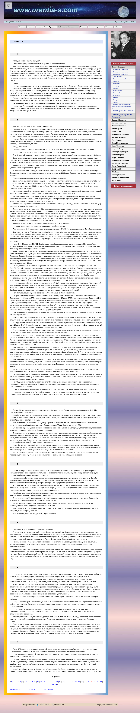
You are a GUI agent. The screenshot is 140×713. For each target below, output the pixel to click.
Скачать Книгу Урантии (46, 27)
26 (82, 681)
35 (59, 684)
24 (76, 681)
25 (79, 681)
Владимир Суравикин (120, 160)
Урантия (31, 27)
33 (53, 684)
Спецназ (115, 100)
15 (47, 681)
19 (60, 681)
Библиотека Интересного (68, 27)
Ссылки (83, 27)
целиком (32, 689)
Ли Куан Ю (116, 169)
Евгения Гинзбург (119, 123)
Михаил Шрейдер (119, 137)
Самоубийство (117, 93)
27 (85, 681)
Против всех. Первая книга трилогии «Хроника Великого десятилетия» (121, 106)
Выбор (115, 97)
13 (41, 681)
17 (54, 681)
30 (95, 681)
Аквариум (116, 86)
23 (73, 681)
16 (51, 681)
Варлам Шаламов (119, 120)
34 (56, 684)
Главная (22, 27)
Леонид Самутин (118, 175)
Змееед (115, 102)
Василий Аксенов (119, 126)
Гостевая (109, 27)
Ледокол (115, 81)
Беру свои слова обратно (121, 79)
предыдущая (15, 689)
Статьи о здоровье (96, 27)
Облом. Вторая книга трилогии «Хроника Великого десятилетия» (123, 111)
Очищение (116, 83)
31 (98, 681)
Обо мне (118, 27)
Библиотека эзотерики (123, 186)
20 (63, 681)
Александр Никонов (120, 163)
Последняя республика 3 (120, 74)
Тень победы (117, 76)
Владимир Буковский (120, 134)
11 (35, 681)
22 (69, 681)
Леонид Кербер (118, 155)
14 (44, 681)
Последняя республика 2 (120, 72)
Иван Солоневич (118, 146)
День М (115, 88)
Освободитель (117, 90)
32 (101, 681)
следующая (48, 689)
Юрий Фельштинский (120, 178)
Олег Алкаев (117, 140)
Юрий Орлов (117, 129)
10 (32, 681)
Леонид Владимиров (120, 152)
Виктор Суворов (118, 67)
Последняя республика (120, 69)
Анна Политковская (120, 143)
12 (38, 681)
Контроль (115, 95)
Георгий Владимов (119, 149)
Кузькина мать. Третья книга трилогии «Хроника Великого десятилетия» (122, 115)
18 (57, 681)
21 (66, 681)
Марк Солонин (118, 157)
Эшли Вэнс (116, 180)
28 (88, 681)
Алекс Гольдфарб (119, 166)
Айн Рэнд (115, 172)
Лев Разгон (116, 131)
